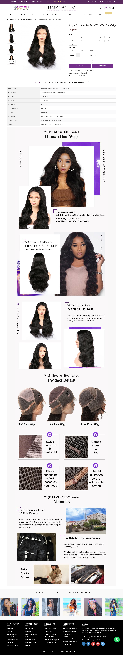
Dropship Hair (48, 631)
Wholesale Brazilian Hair (70, 628)
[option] (11, 28)
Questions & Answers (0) (79, 82)
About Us (9, 631)
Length (71, 34)
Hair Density (72, 47)
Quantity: (71, 55)
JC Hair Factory (55, 652)
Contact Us (10, 628)
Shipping (50, 82)
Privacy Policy (11, 637)
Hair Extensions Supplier (51, 640)
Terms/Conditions (12, 640)
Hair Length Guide (30, 642)
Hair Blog (28, 645)
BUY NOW (102, 65)
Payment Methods (31, 634)
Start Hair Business (50, 628)
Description (39, 82)
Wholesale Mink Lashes (70, 641)
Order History (29, 631)
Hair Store (10, 642)
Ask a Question (89, 70)
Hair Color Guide (30, 640)
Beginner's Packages (50, 634)
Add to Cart (79, 65)
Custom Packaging (50, 642)
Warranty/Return (12, 634)
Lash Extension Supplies (70, 639)
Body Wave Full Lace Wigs (80, 73)
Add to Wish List (75, 70)
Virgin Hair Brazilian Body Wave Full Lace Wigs (48, 19)
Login (101, 2)
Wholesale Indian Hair (69, 631)
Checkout (108, 2)
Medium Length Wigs (27, 19)
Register (93, 2)
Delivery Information (31, 637)
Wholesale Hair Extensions (52, 637)
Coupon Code (67, 644)
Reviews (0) (61, 82)
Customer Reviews (12, 645)
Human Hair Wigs (14, 19)
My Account (29, 628)
